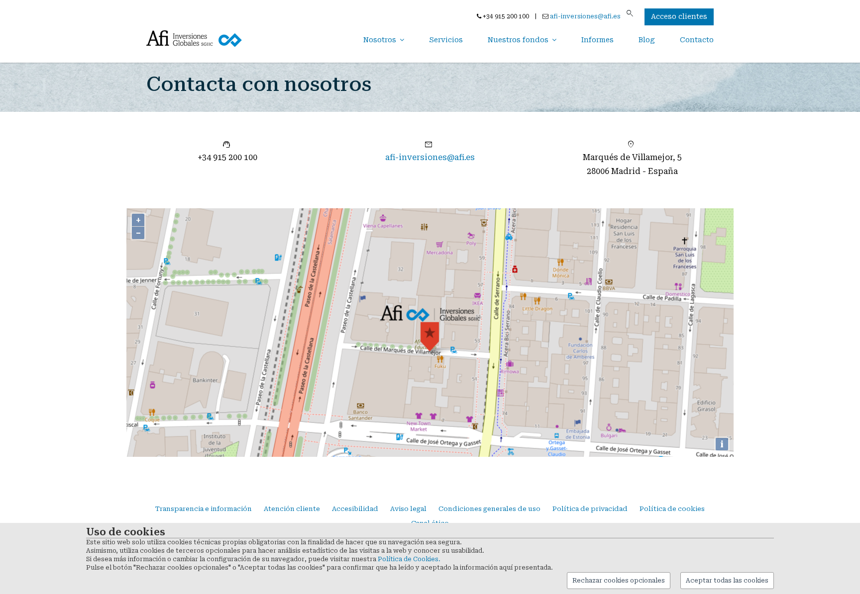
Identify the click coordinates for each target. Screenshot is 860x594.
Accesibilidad (355, 508)
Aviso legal (408, 508)
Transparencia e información (203, 508)
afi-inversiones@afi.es (585, 16)
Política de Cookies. (409, 559)
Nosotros (379, 40)
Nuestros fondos (518, 40)
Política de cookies (672, 508)
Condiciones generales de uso (489, 508)
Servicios (446, 40)
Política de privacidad (590, 508)
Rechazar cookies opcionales (618, 580)
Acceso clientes (679, 16)
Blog (647, 40)
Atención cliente (292, 508)
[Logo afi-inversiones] (196, 38)
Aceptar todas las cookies (727, 580)
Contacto (697, 40)
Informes (597, 40)
